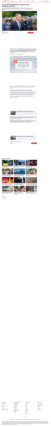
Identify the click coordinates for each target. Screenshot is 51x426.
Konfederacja (39, 406)
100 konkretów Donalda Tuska (5, 409)
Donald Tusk (15, 407)
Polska (13, 1)
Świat (16, 1)
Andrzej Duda (15, 406)
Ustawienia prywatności (37, 419)
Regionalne (28, 1)
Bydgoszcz (27, 409)
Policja (2, 405)
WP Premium (20, 1)
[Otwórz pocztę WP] (40, 1)
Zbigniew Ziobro (15, 405)
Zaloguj (46, 1)
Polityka (33, 1)
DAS (6, 32)
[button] (43, 1)
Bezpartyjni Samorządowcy (40, 409)
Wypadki (3, 407)
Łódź (26, 406)
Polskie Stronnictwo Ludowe (40, 405)
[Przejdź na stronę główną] (3, 1)
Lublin (26, 414)
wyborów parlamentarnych (22, 49)
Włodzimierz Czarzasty (16, 409)
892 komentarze (31, 32)
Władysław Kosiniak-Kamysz (17, 410)
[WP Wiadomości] (8, 1)
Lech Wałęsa (15, 411)
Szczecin (26, 407)
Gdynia (26, 411)
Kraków (26, 405)
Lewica (38, 407)
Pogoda (24, 1)
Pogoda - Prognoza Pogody (5, 406)
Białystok (26, 410)
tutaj (15, 424)
